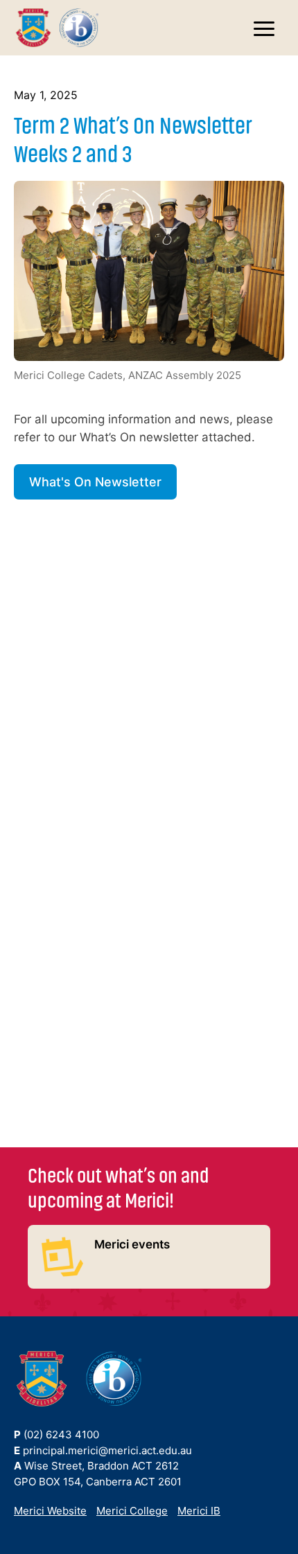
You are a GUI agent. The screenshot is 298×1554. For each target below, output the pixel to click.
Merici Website (50, 1510)
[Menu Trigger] (264, 30)
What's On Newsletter (95, 482)
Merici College (132, 1510)
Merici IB (198, 1510)
